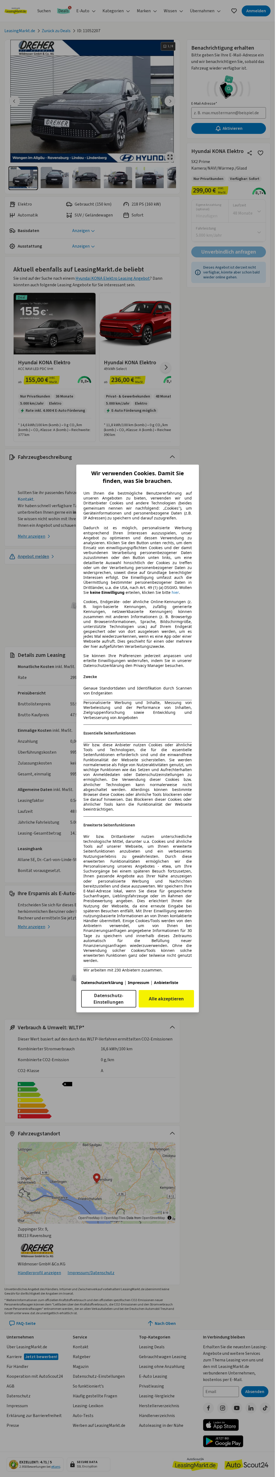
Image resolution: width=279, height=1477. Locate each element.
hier (175, 592)
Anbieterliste (166, 982)
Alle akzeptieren (166, 999)
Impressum (138, 982)
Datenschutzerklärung (102, 982)
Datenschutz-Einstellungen (108, 998)
